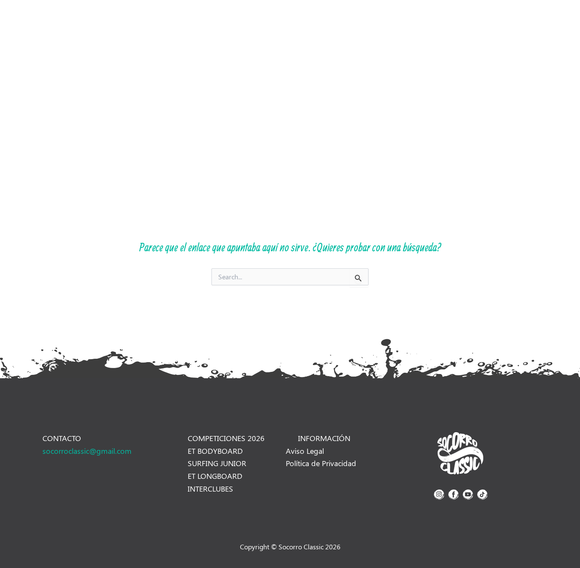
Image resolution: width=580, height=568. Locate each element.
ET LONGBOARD (215, 476)
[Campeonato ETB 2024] (460, 452)
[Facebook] (418, 20)
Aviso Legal (305, 451)
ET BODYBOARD (215, 451)
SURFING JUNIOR (217, 463)
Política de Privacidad (321, 463)
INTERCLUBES (210, 489)
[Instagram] (405, 20)
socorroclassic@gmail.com (87, 451)
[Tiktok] (446, 20)
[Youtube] (432, 20)
